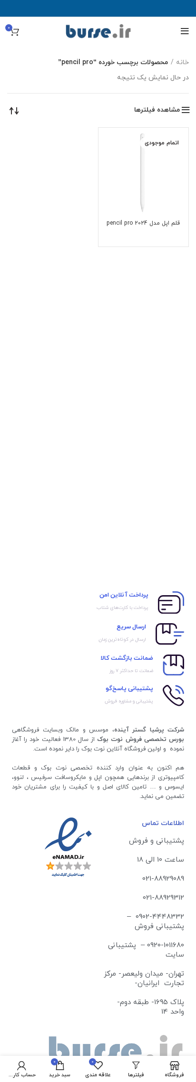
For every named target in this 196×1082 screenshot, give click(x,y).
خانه (182, 62)
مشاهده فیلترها (157, 110)
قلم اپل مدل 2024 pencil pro (143, 223)
